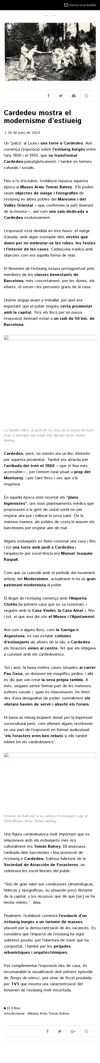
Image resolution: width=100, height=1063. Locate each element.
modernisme (14, 1013)
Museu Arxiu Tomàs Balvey (48, 1013)
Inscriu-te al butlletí (82, 5)
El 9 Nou (13, 1008)
